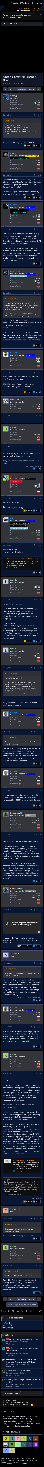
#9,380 (38, 1265)
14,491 (37, 163)
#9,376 (38, 963)
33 (33, 407)
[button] (2, 3)
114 (32, 360)
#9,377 (38, 1027)
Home (27, 1405)
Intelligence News (12, 1375)
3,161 (38, 103)
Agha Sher (8, 83)
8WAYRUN (26, 1464)
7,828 (38, 587)
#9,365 (38, 372)
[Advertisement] (22, 50)
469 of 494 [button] (22, 89)
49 (34, 486)
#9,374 (38, 834)
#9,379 (38, 1219)
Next (30, 89)
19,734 (37, 360)
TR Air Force (10, 1344)
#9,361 (38, 115)
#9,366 (38, 415)
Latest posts (7, 1335)
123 (32, 163)
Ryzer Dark (12, 1400)
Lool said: (8, 120)
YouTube (6, 1325)
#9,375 (38, 910)
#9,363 (38, 229)
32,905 (37, 820)
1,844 (38, 434)
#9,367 (38, 447)
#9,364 (38, 293)
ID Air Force (10, 1366)
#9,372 (38, 732)
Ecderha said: (10, 673)
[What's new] (32, 3)
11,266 (37, 407)
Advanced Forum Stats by (20, 1460)
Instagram (6, 1328)
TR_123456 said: (10, 1271)
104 (32, 533)
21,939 (37, 217)
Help (19, 1405)
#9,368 (38, 498)
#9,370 (38, 599)
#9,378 (38, 1073)
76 (33, 820)
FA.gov (7, 1179)
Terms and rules (22, 1402)
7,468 (38, 486)
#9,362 (38, 175)
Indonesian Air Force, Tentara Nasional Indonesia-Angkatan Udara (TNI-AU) (23, 1360)
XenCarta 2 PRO (6, 1464)
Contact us (8, 1402)
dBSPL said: (9, 299)
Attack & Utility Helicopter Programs (24, 1339)
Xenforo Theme (11, 1462)
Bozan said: (9, 1224)
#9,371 (38, 668)
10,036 (37, 533)
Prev (13, 89)
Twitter (5, 1323)
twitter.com (36, 822)
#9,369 (38, 545)
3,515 (38, 281)
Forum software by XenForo (18, 1458)
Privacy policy (9, 1405)
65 (33, 217)
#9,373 (38, 791)
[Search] (37, 3)
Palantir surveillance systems (18, 1370)
